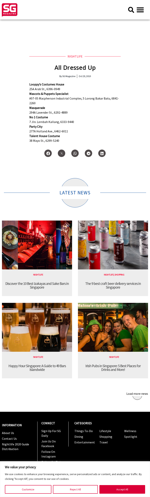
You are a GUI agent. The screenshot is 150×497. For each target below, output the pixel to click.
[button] (140, 10)
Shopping (119, 274)
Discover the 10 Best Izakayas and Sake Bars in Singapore (37, 285)
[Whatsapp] (75, 153)
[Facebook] (48, 153)
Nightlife (75, 56)
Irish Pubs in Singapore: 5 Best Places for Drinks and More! (113, 367)
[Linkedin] (102, 153)
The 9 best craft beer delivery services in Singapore (113, 285)
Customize (28, 489)
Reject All (75, 489)
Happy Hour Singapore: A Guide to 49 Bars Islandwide (37, 367)
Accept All (122, 489)
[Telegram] (88, 153)
